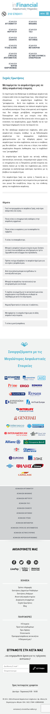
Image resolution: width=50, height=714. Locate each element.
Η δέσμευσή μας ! (25, 639)
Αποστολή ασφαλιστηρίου (25, 597)
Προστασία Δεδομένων (25, 627)
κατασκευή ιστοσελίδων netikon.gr (25, 709)
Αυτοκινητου (11, 23)
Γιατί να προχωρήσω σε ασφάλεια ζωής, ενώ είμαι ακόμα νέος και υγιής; (24, 209)
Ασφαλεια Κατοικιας (24, 513)
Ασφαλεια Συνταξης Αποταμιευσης (24, 528)
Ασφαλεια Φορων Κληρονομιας (25, 537)
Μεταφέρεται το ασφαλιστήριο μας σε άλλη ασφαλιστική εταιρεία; (21, 314)
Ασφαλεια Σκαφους (24, 508)
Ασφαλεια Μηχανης (24, 493)
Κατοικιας (33, 39)
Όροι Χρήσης (25, 630)
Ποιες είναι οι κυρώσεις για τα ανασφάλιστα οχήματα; (22, 230)
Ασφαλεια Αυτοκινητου (24, 488)
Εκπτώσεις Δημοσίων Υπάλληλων (25, 590)
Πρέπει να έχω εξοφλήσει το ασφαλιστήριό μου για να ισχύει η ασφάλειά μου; (25, 262)
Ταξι (33, 31)
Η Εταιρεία (25, 624)
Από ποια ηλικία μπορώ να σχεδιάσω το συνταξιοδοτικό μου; (20, 272)
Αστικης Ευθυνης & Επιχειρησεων (37, 56)
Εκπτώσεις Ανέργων (25, 593)
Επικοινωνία (25, 633)
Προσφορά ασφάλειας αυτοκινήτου (25, 636)
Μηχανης (33, 23)
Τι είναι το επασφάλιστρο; (15, 240)
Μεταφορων (34, 47)
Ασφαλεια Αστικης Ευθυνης (24, 533)
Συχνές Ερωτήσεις (25, 603)
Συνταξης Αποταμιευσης (10, 56)
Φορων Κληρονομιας (10, 66)
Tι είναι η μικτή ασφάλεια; (15, 323)
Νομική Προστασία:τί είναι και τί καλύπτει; (21, 305)
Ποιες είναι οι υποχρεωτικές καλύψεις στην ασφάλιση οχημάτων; (22, 220)
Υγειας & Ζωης (11, 47)
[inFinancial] (25, 7)
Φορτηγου (12, 31)
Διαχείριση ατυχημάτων (25, 600)
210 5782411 (15, 14)
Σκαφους (13, 39)
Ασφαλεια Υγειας (24, 518)
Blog (25, 606)
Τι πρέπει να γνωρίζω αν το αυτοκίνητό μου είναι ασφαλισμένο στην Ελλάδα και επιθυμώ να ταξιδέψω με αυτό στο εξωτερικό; (24, 294)
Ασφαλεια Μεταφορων (24, 523)
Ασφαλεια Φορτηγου (24, 498)
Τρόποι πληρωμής (25, 587)
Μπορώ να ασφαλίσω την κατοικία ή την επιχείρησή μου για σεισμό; (20, 282)
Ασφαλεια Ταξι (24, 503)
